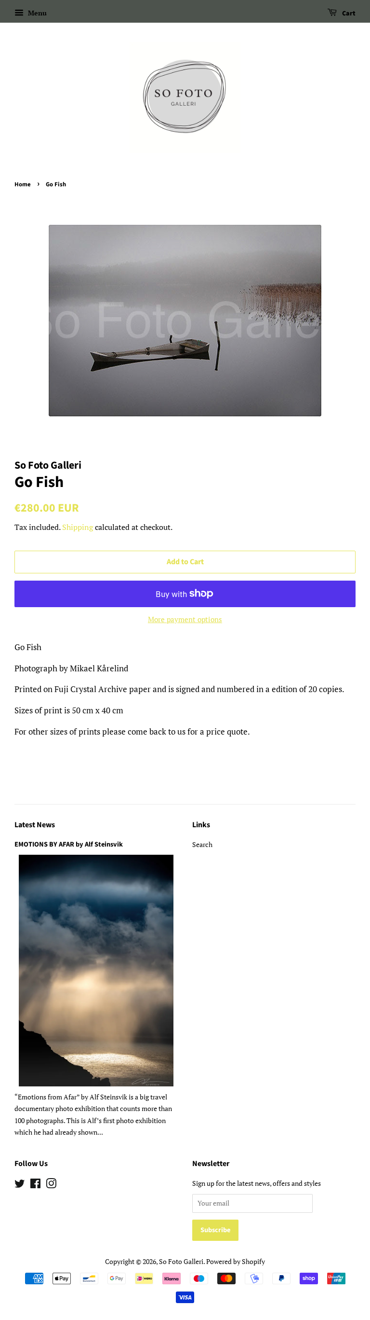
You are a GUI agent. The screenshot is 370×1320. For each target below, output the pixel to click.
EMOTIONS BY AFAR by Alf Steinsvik (68, 844)
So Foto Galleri (181, 1261)
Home (22, 184)
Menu (36, 12)
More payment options (185, 619)
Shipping (77, 527)
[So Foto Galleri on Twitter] (19, 1185)
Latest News (34, 825)
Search (202, 844)
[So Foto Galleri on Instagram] (51, 1185)
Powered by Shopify (235, 1261)
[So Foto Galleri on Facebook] (35, 1185)
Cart (348, 13)
